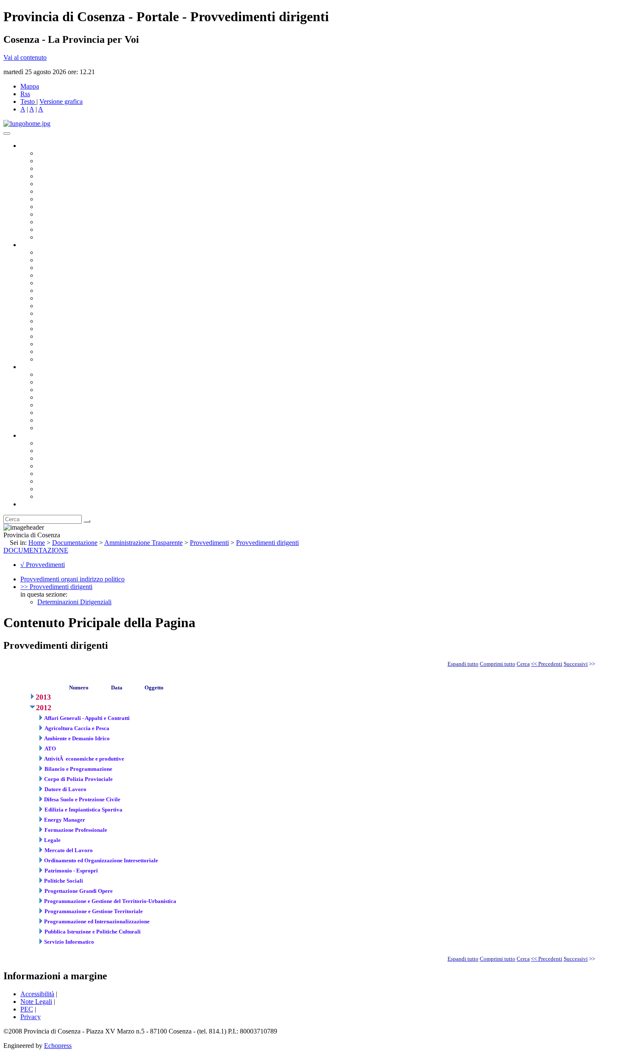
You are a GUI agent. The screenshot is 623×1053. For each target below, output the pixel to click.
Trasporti (49, 313)
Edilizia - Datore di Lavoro (73, 336)
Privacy (30, 1016)
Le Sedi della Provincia (68, 458)
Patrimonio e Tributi (64, 298)
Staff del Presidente (63, 359)
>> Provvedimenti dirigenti (56, 586)
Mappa (29, 86)
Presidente (51, 153)
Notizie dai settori (60, 229)
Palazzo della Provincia (68, 450)
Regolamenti (54, 427)
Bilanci (46, 397)
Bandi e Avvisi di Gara (67, 382)
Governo (31, 145)
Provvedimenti (209, 542)
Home (36, 542)
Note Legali (36, 1001)
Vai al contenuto (25, 57)
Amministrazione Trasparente (76, 404)
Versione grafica (61, 101)
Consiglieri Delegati (64, 168)
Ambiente (50, 328)
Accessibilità (37, 993)
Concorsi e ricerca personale (75, 389)
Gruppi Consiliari (60, 191)
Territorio (49, 473)
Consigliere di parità (64, 199)
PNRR (46, 305)
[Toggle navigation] (6, 133)
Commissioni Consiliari (68, 183)
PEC (26, 1009)
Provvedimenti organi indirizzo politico (72, 579)
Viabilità (48, 343)
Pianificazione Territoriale (71, 321)
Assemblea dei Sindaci (67, 176)
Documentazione (42, 366)
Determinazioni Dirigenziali (74, 602)
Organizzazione (41, 244)
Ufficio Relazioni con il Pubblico (81, 214)
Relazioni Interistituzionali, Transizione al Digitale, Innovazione (122, 290)
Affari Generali (57, 260)
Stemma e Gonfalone (65, 443)
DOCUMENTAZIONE (35, 550)
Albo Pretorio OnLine (66, 374)
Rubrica (30, 504)
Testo (27, 101)
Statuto (46, 420)
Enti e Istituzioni (59, 496)
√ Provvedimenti (42, 564)
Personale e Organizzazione (74, 275)
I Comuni (50, 481)
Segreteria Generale (63, 351)
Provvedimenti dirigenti (267, 542)
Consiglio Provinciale (66, 160)
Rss (25, 93)
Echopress (58, 1045)
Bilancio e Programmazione (74, 267)
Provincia (33, 435)
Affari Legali (54, 282)
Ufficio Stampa (57, 221)
